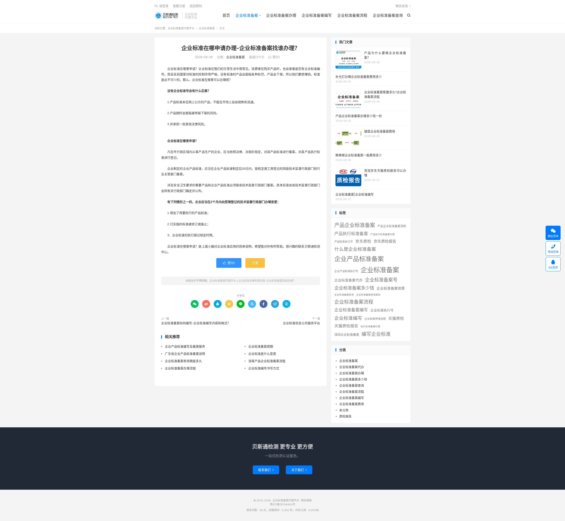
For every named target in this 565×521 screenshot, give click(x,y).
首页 (226, 15)
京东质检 (363, 241)
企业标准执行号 (382, 310)
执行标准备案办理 (370, 326)
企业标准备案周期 (260, 346)
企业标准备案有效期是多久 (183, 361)
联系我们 (266, 470)
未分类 (343, 410)
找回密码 (196, 6)
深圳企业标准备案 (346, 334)
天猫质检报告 (346, 326)
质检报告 (345, 416)
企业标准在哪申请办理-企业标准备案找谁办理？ (240, 48)
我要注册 (179, 6)
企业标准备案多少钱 (354, 288)
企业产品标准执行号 (346, 271)
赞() (274, 57)
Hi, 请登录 (161, 6)
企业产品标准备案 (359, 259)
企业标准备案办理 (281, 15)
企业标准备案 (246, 15)
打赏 (255, 263)
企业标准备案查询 (388, 15)
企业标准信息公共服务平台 (301, 323)
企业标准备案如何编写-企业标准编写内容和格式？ (195, 323)
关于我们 (299, 470)
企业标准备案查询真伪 (368, 294)
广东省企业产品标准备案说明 (185, 353)
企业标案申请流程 (375, 318)
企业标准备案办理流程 (180, 368)
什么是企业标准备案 (355, 249)
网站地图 (306, 500)
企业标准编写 (348, 318)
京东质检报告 (385, 241)
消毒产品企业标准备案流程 (266, 361)
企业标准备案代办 (348, 280)
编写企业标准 (376, 334)
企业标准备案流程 (352, 15)
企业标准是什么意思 (262, 353)
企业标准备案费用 (351, 404)
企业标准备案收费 (391, 288)
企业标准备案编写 (317, 15)
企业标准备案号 (381, 280)
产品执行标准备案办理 (382, 234)
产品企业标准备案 (354, 225)
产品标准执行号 (343, 241)
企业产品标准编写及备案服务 (185, 346)
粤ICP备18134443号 (282, 504)
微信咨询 (402, 6)
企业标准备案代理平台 (167, 15)
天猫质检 (396, 318)
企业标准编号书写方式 (263, 368)
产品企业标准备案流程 (391, 226)
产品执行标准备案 (351, 233)
